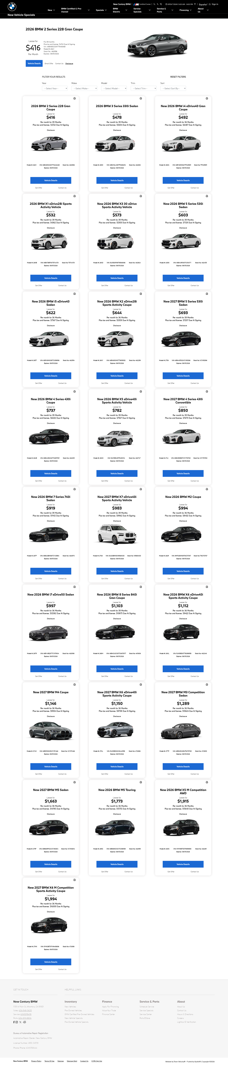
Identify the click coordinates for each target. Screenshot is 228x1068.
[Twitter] (20, 1022)
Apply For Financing (110, 1006)
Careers (180, 1018)
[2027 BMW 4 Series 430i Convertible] (183, 437)
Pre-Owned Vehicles (73, 1010)
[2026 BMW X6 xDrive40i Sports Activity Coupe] (183, 633)
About (181, 1001)
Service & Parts (149, 1001)
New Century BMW (20, 1061)
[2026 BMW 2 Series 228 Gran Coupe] (51, 144)
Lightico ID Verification (186, 1022)
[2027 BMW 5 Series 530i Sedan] (183, 339)
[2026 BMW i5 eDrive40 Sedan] (51, 339)
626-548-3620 (25, 1010)
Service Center (146, 1014)
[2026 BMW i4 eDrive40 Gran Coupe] (183, 144)
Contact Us (181, 1010)
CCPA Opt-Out (96, 1061)
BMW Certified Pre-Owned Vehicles (79, 1014)
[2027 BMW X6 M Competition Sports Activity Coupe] (51, 926)
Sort (162, 83)
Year (44, 83)
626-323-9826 (24, 1018)
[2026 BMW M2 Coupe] (183, 535)
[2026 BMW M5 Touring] (117, 828)
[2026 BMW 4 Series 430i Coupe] (51, 437)
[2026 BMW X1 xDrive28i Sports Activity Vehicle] (51, 242)
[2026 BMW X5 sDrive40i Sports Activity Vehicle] (117, 437)
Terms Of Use (49, 1061)
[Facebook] (14, 1022)
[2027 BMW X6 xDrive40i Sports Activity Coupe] (117, 730)
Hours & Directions (185, 1014)
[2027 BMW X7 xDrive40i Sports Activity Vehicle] (117, 535)
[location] (194, 4)
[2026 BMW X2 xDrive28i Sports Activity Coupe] (117, 339)
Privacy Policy (36, 1061)
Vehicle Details (34, 63)
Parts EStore (145, 1018)
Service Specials (146, 1010)
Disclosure (69, 63)
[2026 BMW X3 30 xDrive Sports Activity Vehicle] (117, 242)
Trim (133, 83)
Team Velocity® (179, 1061)
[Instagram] (16, 1022)
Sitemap (61, 1061)
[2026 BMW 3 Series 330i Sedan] (117, 144)
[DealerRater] (24, 1022)
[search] (154, 4)
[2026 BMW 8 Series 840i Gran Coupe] (117, 633)
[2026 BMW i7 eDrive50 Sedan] (51, 633)
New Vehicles (70, 1006)
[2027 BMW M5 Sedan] (51, 828)
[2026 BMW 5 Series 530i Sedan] (183, 242)
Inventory (71, 1001)
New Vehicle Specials (74, 1018)
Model (104, 83)
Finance (107, 1001)
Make (74, 83)
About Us (181, 1006)
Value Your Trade (109, 1010)
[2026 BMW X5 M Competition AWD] (183, 828)
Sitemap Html (72, 1061)
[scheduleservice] (157, 4)
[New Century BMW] (26, 6)
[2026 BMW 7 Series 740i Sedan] (51, 535)
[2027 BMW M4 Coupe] (51, 730)
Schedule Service (147, 1006)
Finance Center (108, 1014)
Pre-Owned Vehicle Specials (76, 1022)
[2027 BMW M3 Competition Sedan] (183, 730)
